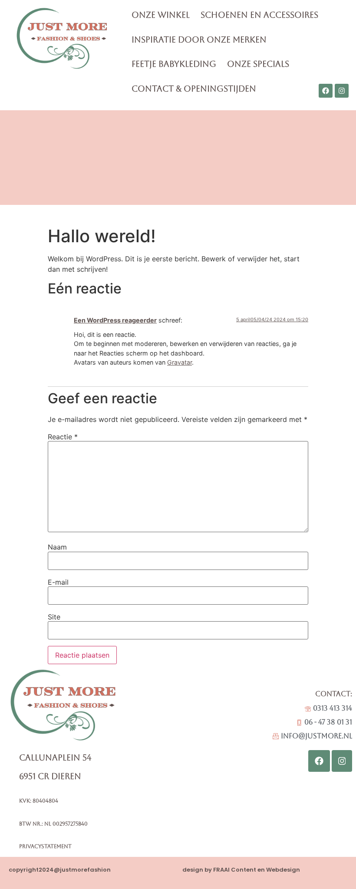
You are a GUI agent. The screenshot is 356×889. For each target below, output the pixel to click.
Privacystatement (45, 846)
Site (54, 616)
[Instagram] (342, 91)
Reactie (63, 436)
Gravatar (179, 362)
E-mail (58, 582)
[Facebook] (326, 91)
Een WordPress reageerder (115, 320)
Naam (57, 546)
